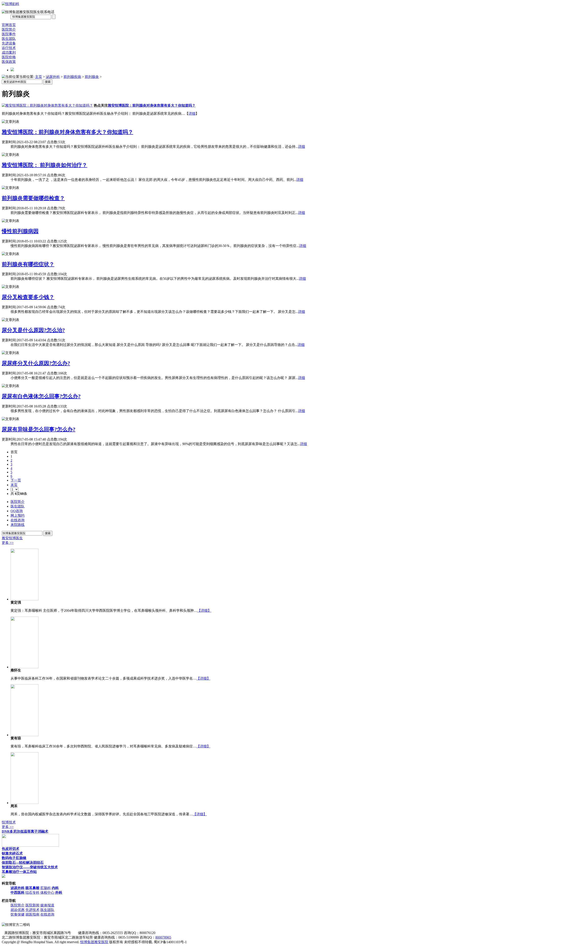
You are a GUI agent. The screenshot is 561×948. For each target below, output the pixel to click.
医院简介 (9, 29)
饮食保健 (18, 914)
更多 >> (8, 542)
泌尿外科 (53, 77)
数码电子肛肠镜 (14, 858)
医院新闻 (32, 905)
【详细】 (204, 610)
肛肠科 (45, 888)
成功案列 (9, 52)
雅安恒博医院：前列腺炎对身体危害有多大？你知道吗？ (151, 105)
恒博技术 (9, 822)
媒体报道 (47, 905)
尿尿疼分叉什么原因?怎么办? (36, 363)
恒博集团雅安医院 (94, 942)
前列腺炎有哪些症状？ (28, 264)
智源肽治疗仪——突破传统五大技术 (30, 867)
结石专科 (32, 892)
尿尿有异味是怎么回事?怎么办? (38, 429)
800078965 (163, 937)
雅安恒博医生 (12, 538)
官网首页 (9, 25)
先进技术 (32, 910)
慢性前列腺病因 (20, 231)
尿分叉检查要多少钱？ (28, 297)
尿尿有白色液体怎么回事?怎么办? (41, 396)
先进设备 (9, 43)
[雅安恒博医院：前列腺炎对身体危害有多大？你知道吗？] (47, 105)
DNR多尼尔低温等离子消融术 (25, 831)
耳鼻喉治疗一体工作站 (19, 872)
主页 (38, 77)
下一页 (16, 480)
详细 (191, 113)
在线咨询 (47, 914)
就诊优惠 (18, 910)
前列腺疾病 (72, 77)
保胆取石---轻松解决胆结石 (23, 862)
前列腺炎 (92, 77)
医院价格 (9, 57)
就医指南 (32, 914)
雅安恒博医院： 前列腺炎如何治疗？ (44, 165)
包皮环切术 (10, 849)
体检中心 (47, 892)
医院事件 (9, 34)
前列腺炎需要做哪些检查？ (33, 198)
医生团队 (9, 39)
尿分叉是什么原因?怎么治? (33, 330)
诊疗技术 (9, 48)
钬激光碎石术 (12, 853)
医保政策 (9, 61)
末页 (14, 485)
